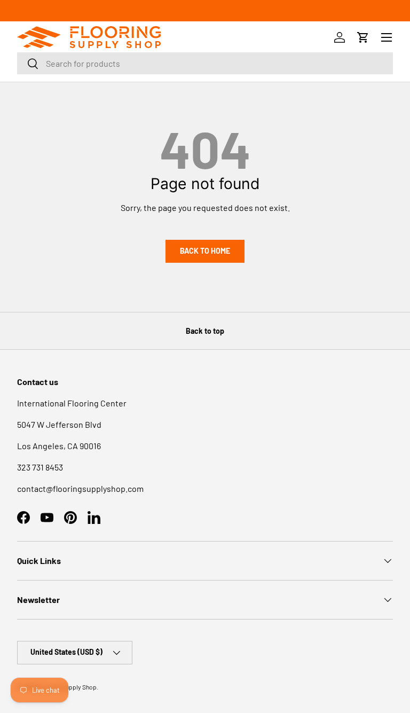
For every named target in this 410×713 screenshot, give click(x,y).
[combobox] (205, 63)
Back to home (205, 250)
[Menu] (386, 37)
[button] (363, 37)
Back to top (205, 330)
